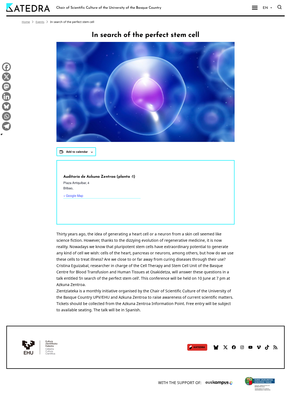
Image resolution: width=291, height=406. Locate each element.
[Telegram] (5, 126)
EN (265, 8)
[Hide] (1, 134)
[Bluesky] (5, 106)
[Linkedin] (5, 96)
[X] (5, 76)
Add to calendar (77, 152)
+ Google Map (73, 195)
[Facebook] (5, 66)
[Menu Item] (255, 8)
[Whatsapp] (5, 116)
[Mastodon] (5, 86)
